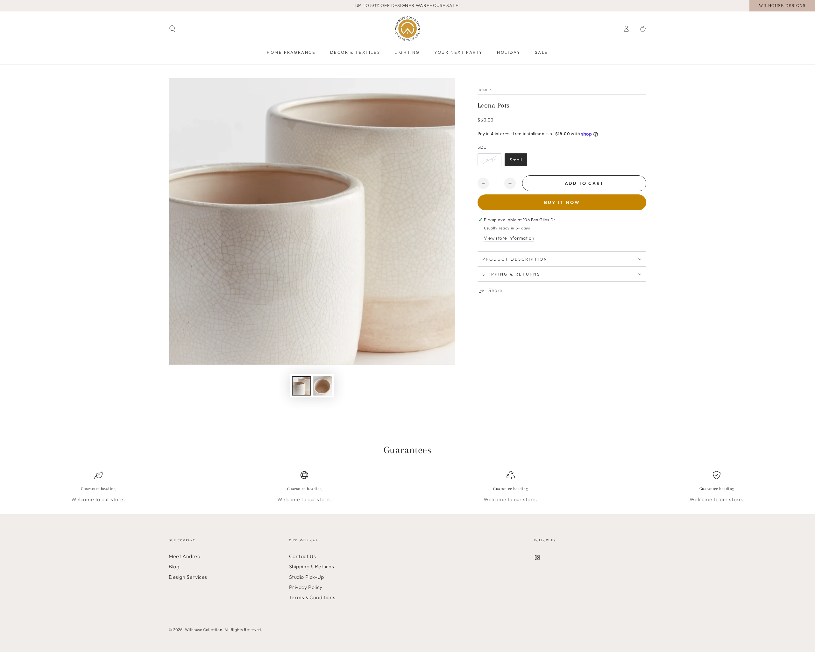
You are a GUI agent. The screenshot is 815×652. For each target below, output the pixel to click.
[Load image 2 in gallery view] (322, 386)
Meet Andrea (185, 556)
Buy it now (562, 202)
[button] (172, 29)
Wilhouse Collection (203, 629)
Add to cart (584, 183)
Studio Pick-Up (306, 577)
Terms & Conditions (312, 597)
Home (483, 90)
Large (489, 160)
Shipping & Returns (311, 566)
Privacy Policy (305, 587)
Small (516, 160)
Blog (174, 566)
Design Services (188, 577)
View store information (509, 238)
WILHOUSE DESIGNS (782, 5)
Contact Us (302, 556)
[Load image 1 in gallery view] (301, 386)
